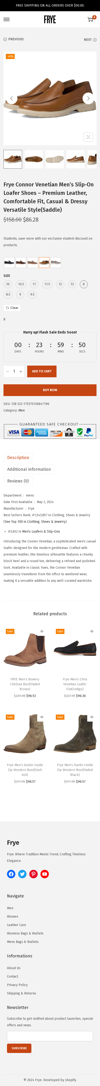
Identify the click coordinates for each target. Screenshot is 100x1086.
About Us (13, 968)
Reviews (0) (18, 481)
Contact (12, 977)
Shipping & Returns (21, 993)
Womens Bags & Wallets (25, 933)
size (6, 276)
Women (12, 917)
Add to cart (42, 371)
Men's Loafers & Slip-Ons (41, 532)
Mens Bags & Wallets (23, 942)
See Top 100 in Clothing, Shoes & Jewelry (35, 522)
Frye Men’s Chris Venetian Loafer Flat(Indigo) (75, 684)
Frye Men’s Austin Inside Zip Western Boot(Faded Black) (75, 770)
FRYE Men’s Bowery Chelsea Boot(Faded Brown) (25, 684)
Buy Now (50, 390)
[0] (90, 19)
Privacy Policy (17, 985)
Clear (14, 308)
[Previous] (11, 98)
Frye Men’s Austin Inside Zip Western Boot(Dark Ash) (25, 770)
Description (18, 457)
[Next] (88, 98)
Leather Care (16, 925)
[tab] (50, 457)
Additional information (29, 469)
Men (21, 410)
